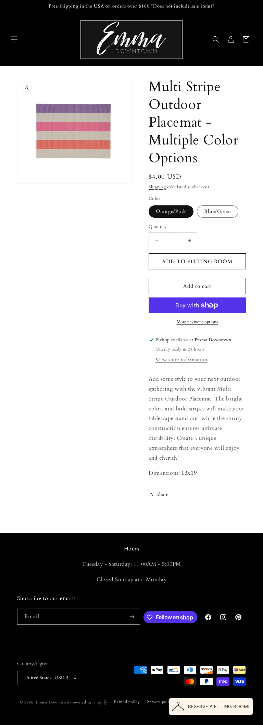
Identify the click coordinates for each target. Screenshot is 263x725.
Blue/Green (217, 211)
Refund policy (127, 701)
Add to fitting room (197, 261)
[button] (14, 39)
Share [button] (162, 494)
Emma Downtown (52, 702)
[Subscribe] (132, 617)
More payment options (197, 322)
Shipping (157, 187)
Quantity (158, 227)
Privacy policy (160, 701)
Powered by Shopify (89, 702)
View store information (181, 359)
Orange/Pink (171, 211)
